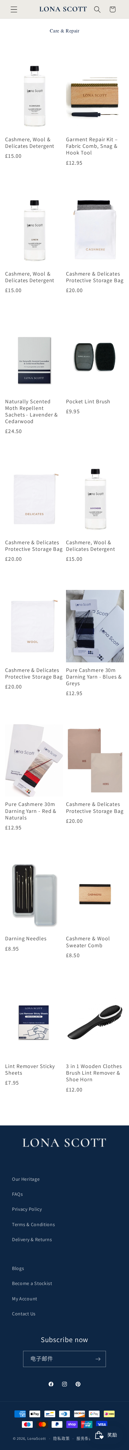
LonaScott (36, 1438)
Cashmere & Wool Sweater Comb (88, 941)
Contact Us (24, 1314)
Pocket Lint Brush (88, 401)
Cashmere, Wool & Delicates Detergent (29, 142)
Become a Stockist (32, 1283)
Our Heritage (26, 1179)
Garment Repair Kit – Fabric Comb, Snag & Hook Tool (92, 146)
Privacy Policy (27, 1209)
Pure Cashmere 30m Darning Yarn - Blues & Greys (94, 677)
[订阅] (98, 1359)
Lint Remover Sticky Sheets (30, 1069)
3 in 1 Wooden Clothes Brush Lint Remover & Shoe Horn (94, 1073)
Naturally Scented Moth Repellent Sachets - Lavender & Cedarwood (31, 411)
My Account (24, 1299)
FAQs (17, 1194)
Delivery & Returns (32, 1239)
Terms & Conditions (33, 1224)
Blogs (18, 1268)
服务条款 (84, 1438)
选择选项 (34, 179)
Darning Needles (25, 938)
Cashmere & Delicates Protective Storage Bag (95, 277)
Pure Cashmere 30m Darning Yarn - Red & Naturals (30, 811)
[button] (14, 9)
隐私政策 (61, 1438)
